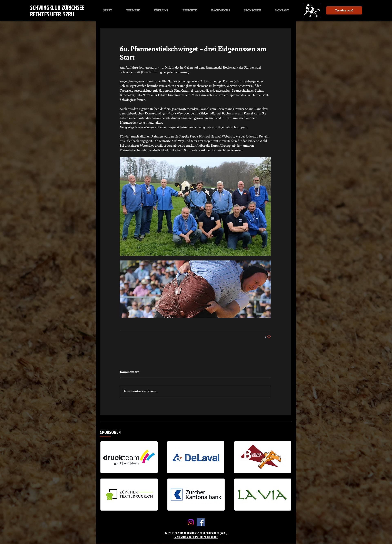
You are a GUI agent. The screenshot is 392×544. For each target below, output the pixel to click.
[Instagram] (191, 522)
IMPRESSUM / (181, 537)
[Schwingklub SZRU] (201, 522)
